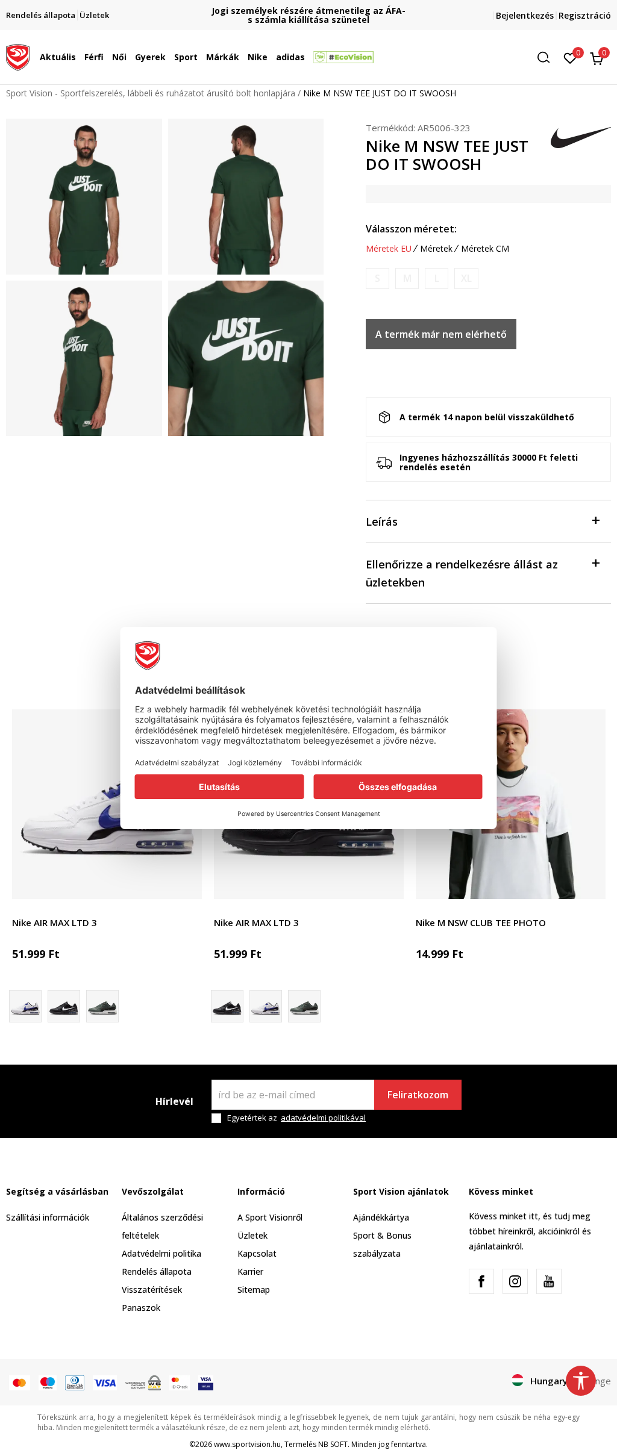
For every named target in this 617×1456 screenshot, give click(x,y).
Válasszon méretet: (411, 228)
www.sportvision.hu (247, 1444)
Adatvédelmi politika (161, 1253)
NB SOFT (333, 1444)
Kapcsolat (257, 1253)
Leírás (382, 521)
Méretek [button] (436, 249)
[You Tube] (549, 1281)
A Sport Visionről (269, 1217)
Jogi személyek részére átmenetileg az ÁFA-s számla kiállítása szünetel (308, 15)
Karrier (250, 1271)
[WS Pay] (143, 1382)
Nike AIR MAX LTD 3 (54, 922)
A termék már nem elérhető (441, 334)
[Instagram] (515, 1281)
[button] (79, 57)
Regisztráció (585, 15)
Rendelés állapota (157, 1271)
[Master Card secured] (179, 1382)
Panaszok (141, 1307)
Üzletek (252, 1235)
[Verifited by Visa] (205, 1382)
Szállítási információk (47, 1217)
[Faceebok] (481, 1281)
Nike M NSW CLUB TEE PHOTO (481, 922)
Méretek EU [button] (389, 249)
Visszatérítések (152, 1289)
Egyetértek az (296, 1118)
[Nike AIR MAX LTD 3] (107, 804)
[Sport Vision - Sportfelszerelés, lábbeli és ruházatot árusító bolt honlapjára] (18, 56)
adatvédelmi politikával (323, 1117)
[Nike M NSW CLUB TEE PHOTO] (511, 804)
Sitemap (253, 1289)
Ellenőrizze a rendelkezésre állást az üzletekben (462, 573)
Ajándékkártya (381, 1217)
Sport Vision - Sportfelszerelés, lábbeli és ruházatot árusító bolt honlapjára (150, 93)
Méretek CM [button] (485, 249)
